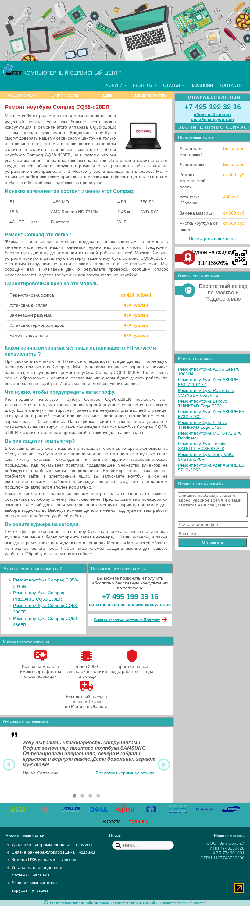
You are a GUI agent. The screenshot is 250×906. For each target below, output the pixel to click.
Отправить (212, 542)
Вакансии (201, 85)
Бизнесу (143, 85)
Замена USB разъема (33, 859)
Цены (108, 95)
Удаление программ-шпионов (41, 844)
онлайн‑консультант (149, 604)
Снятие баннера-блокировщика (43, 852)
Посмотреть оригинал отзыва (125, 772)
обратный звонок (108, 604)
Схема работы (65, 95)
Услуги (115, 85)
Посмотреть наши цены (212, 238)
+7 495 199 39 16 (130, 596)
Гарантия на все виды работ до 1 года (132, 669)
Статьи (172, 85)
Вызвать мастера (151, 95)
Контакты (230, 85)
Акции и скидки (22, 95)
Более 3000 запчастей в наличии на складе (86, 671)
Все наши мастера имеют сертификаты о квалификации (40, 671)
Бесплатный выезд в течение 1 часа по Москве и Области (86, 701)
